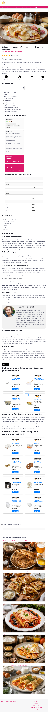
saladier (6, 229)
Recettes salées (6, 51)
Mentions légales (36, 709)
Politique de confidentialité (36, 707)
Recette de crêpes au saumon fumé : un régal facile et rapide (15, 665)
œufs (5, 94)
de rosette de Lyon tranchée (11, 102)
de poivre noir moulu (10, 111)
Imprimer (5, 364)
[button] (12, 59)
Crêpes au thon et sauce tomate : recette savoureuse (13, 602)
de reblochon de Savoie (10, 103)
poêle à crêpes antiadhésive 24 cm (12, 219)
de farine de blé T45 (10, 92)
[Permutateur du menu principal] (45, 3)
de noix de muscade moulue (12, 109)
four (5, 227)
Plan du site (36, 705)
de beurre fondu (9, 98)
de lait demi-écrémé (10, 96)
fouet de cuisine (7, 223)
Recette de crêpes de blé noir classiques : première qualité (15, 540)
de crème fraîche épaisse (11, 107)
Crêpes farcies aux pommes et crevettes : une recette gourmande (16, 634)
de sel (7, 100)
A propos (36, 701)
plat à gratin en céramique (10, 221)
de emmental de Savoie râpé (12, 105)
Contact (36, 703)
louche (5, 225)
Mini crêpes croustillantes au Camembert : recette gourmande (15, 571)
